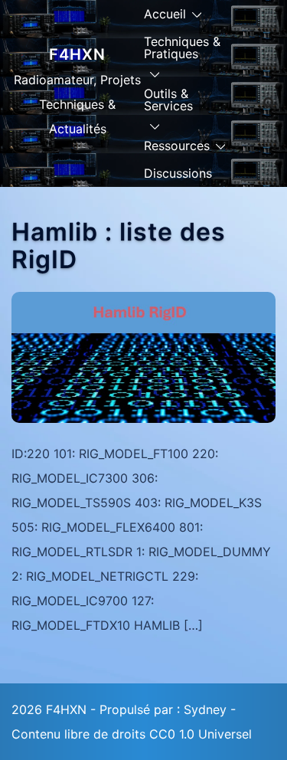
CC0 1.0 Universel (200, 734)
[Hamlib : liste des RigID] (143, 356)
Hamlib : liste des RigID (118, 245)
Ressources (177, 145)
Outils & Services (168, 99)
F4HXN (77, 54)
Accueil (165, 13)
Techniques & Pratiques (182, 47)
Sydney (205, 709)
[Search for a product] (269, 103)
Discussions (178, 173)
